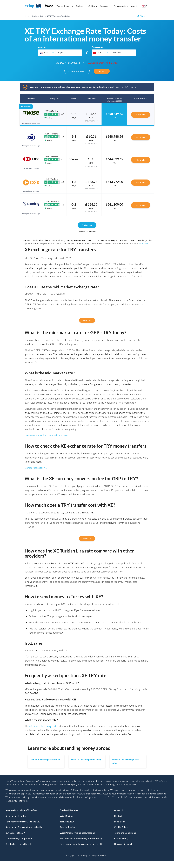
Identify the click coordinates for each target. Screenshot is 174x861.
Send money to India (15, 816)
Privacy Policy (121, 838)
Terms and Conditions (125, 832)
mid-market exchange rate (43, 726)
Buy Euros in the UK (15, 832)
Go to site (140, 114)
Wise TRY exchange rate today (86, 759)
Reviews (79, 6)
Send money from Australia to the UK (23, 827)
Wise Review (66, 816)
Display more (87, 225)
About (134, 6)
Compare (104, 6)
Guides (91, 6)
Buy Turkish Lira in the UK (18, 844)
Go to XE (102, 71)
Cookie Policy (121, 827)
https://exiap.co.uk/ (29, 780)
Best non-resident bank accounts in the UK (81, 844)
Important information (126, 87)
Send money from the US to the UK (22, 821)
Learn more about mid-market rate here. (46, 435)
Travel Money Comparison (18, 838)
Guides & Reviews (69, 810)
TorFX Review (67, 821)
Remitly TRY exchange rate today (125, 761)
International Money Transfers (21, 810)
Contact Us (119, 816)
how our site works (19, 800)
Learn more (143, 243)
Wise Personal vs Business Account (77, 832)
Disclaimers (144, 16)
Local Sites (119, 821)
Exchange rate (119, 6)
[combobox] (47, 52)
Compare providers (77, 71)
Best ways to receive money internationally (81, 838)
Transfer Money (63, 6)
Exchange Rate (38, 16)
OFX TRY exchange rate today (45, 759)
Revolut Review (68, 827)
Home (27, 16)
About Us (119, 810)
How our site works (123, 844)
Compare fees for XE (36, 467)
